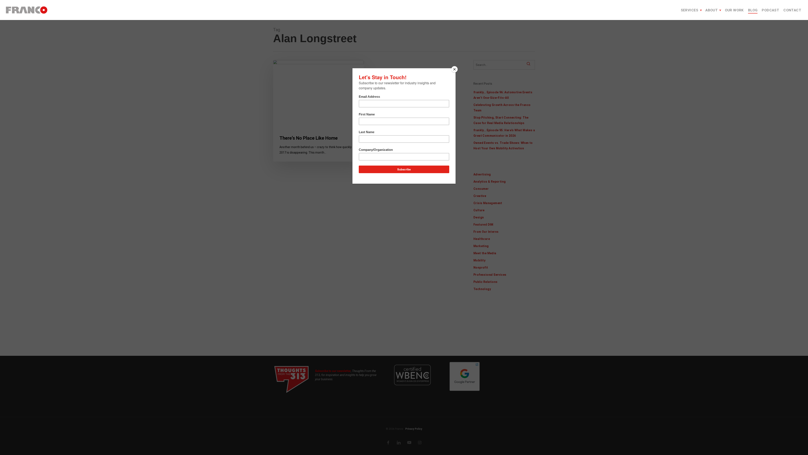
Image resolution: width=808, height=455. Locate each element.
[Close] (454, 69)
